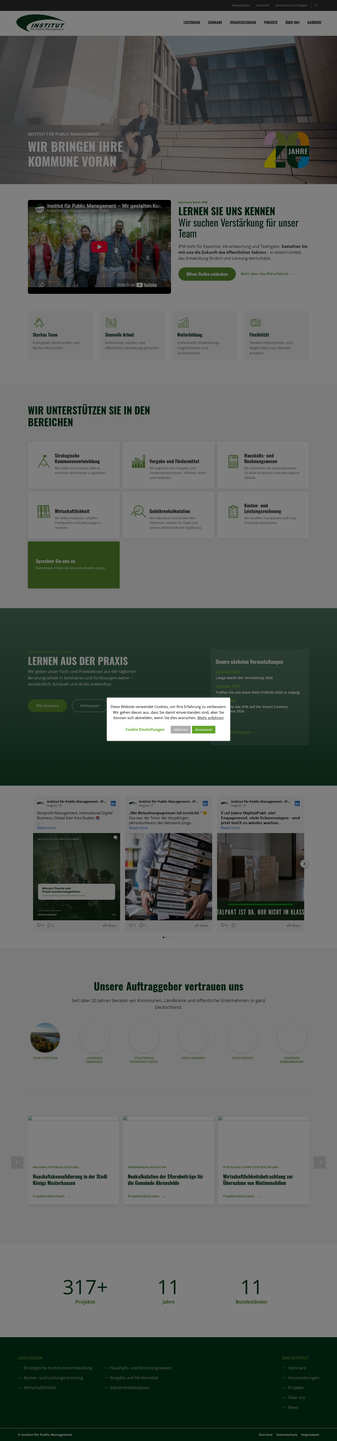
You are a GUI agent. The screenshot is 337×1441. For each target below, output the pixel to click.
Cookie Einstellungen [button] (145, 729)
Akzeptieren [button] (203, 729)
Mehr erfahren (210, 717)
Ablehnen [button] (181, 729)
